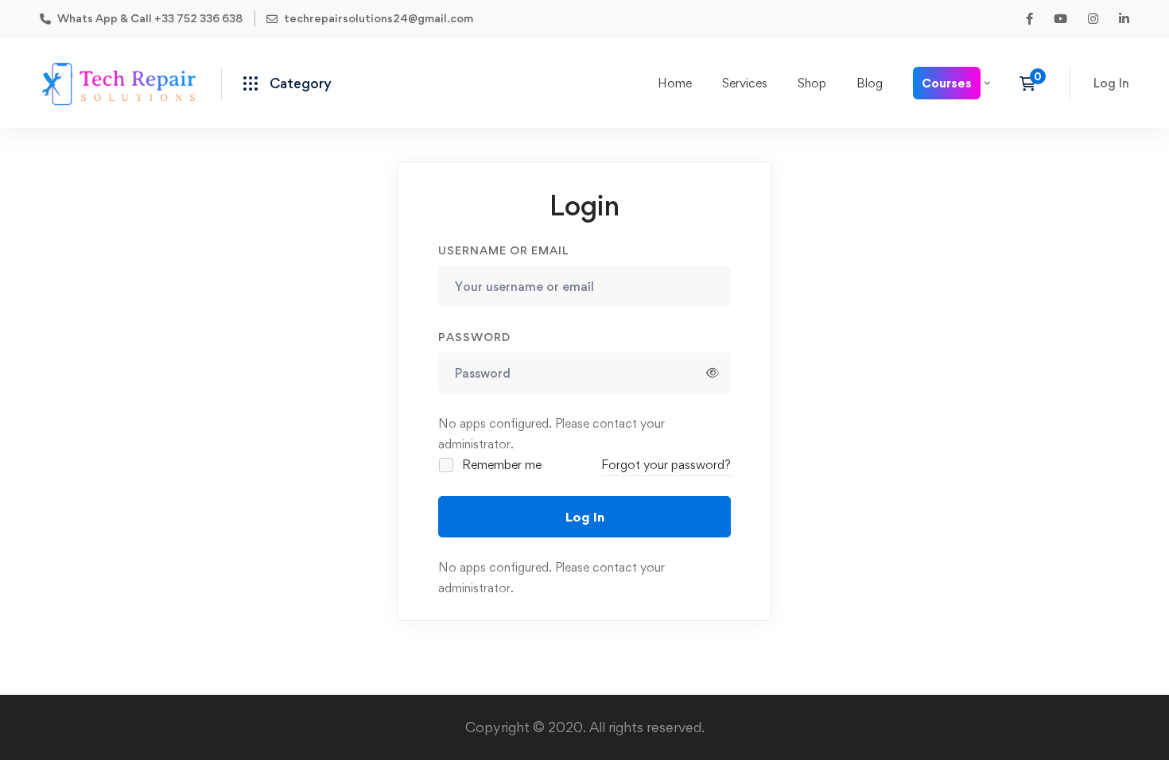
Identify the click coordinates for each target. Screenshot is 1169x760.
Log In (584, 517)
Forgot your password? (666, 464)
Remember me (500, 464)
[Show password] (712, 373)
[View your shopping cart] (1033, 83)
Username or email (503, 250)
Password (474, 336)
